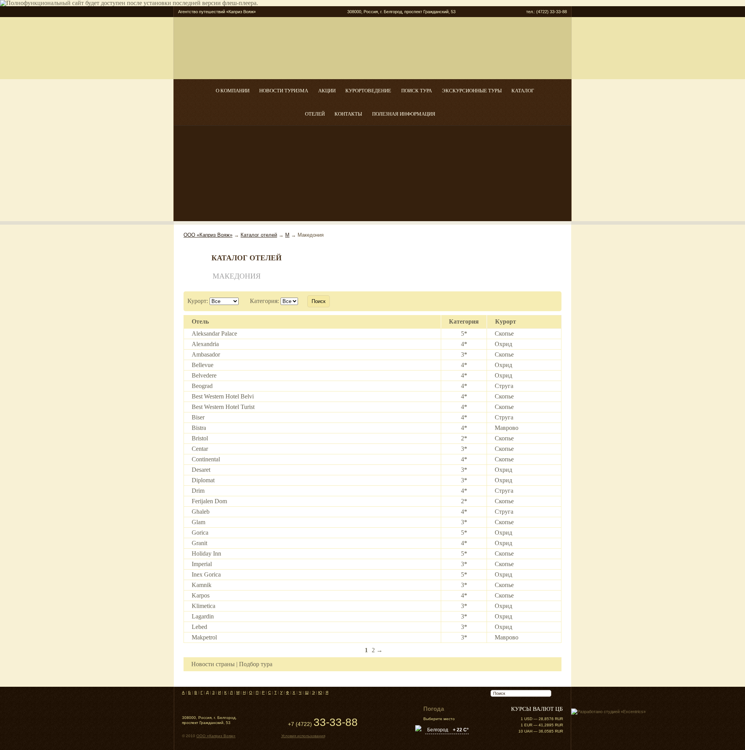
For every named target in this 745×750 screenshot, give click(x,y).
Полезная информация (403, 114)
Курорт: (197, 301)
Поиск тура (416, 91)
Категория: (264, 301)
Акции (327, 91)
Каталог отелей (259, 235)
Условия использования (303, 736)
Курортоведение (368, 91)
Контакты (348, 114)
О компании (232, 91)
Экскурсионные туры (472, 91)
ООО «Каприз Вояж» (208, 235)
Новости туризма (283, 91)
